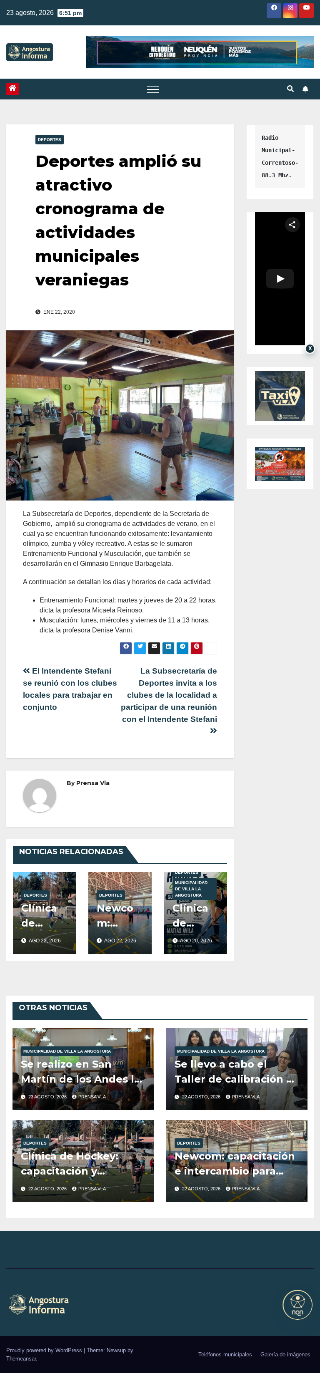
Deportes (49, 139)
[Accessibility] (297, 1305)
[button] (290, 88)
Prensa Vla (93, 783)
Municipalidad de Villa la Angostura (191, 888)
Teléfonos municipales (225, 1354)
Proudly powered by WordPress (45, 1350)
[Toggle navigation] (153, 89)
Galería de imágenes (285, 1354)
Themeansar (21, 1359)
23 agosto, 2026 (48, 1096)
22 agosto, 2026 (202, 1096)
